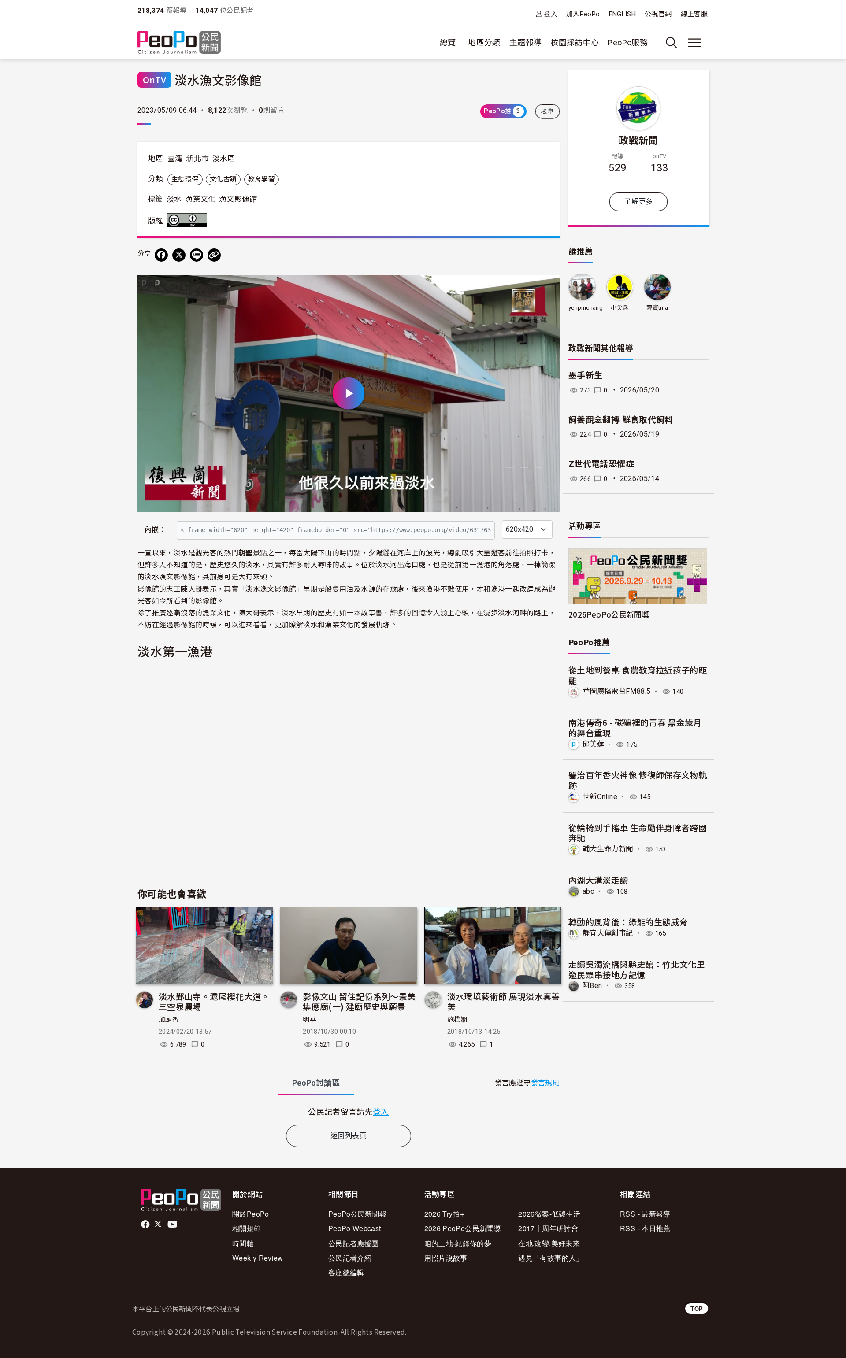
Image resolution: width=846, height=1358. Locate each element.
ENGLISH (622, 14)
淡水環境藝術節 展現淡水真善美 (503, 1001)
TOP (696, 1308)
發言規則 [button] (545, 1083)
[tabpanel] (348, 1111)
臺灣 (175, 158)
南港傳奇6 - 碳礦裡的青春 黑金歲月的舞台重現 (635, 727)
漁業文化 (200, 199)
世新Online (600, 796)
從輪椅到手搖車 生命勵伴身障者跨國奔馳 (637, 832)
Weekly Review (257, 1258)
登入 (550, 14)
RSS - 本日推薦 (645, 1228)
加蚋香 (169, 1020)
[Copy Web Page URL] (214, 255)
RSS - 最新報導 (645, 1214)
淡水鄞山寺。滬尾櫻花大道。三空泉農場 (214, 1001)
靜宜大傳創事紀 (608, 933)
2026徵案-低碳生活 (549, 1214)
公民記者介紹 (349, 1258)
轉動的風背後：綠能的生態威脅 (628, 922)
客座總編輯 (346, 1272)
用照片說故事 (446, 1258)
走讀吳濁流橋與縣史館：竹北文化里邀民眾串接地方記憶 (636, 969)
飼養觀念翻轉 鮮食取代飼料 (620, 420)
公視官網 (658, 14)
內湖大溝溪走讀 (598, 880)
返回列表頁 (348, 1136)
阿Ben (592, 985)
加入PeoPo (583, 14)
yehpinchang (585, 307)
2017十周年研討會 (548, 1228)
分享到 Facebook (547, 287)
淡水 (174, 199)
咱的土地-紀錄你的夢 (458, 1243)
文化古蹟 (223, 179)
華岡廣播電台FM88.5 (616, 691)
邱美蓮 (593, 744)
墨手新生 (585, 375)
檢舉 (547, 111)
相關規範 (246, 1228)
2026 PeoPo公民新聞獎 (462, 1228)
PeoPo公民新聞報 (357, 1214)
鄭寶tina (657, 307)
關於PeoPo (250, 1214)
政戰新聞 (638, 140)
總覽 (448, 42)
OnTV (154, 79)
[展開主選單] (694, 43)
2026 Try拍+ (444, 1214)
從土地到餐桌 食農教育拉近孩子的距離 (637, 675)
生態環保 (184, 179)
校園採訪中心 (574, 42)
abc (588, 891)
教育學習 (261, 179)
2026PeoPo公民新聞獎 (608, 614)
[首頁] (179, 43)
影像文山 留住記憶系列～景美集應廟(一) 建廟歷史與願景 (359, 1001)
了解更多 (638, 201)
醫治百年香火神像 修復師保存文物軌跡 (637, 780)
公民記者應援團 (353, 1243)
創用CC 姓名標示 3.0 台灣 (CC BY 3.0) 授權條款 (189, 220)
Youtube (173, 1224)
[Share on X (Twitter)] (179, 255)
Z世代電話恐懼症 (601, 464)
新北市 (197, 158)
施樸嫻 (457, 1020)
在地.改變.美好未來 (549, 1243)
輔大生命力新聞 (608, 849)
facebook (146, 1224)
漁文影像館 (238, 199)
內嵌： (155, 529)
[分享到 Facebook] (161, 255)
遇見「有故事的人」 (550, 1258)
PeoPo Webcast (354, 1228)
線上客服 (694, 14)
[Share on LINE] (196, 255)
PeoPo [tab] (316, 1083)
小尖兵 (619, 307)
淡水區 (223, 158)
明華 (309, 1020)
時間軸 (243, 1243)
